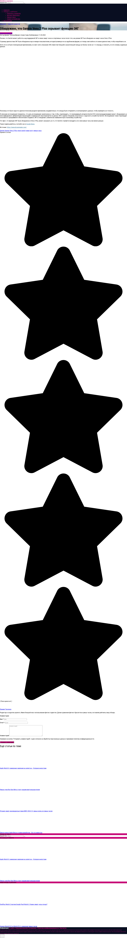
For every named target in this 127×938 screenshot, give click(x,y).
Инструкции (7, 20)
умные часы (38, 130)
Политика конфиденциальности (48, 928)
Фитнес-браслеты (13, 15)
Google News (30, 124)
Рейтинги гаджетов (14, 13)
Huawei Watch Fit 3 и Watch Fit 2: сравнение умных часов (18, 926)
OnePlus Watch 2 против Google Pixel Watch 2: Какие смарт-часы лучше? (23, 904)
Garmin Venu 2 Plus (11, 130)
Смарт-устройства (13, 19)
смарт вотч (29, 130)
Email (2, 722)
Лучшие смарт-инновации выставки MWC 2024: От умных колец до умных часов (26, 811)
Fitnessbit (3, 24)
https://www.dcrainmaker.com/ (17, 127)
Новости (6, 10)
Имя (2, 719)
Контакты (63, 928)
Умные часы (11, 17)
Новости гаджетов (14, 24)
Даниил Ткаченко (5, 709)
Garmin (2, 130)
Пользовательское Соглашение (25, 928)
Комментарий (4, 735)
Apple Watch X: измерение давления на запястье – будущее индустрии (23, 768)
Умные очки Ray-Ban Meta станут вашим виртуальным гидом (20, 789)
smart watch (21, 130)
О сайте (11, 928)
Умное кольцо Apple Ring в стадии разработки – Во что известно (21, 832)
